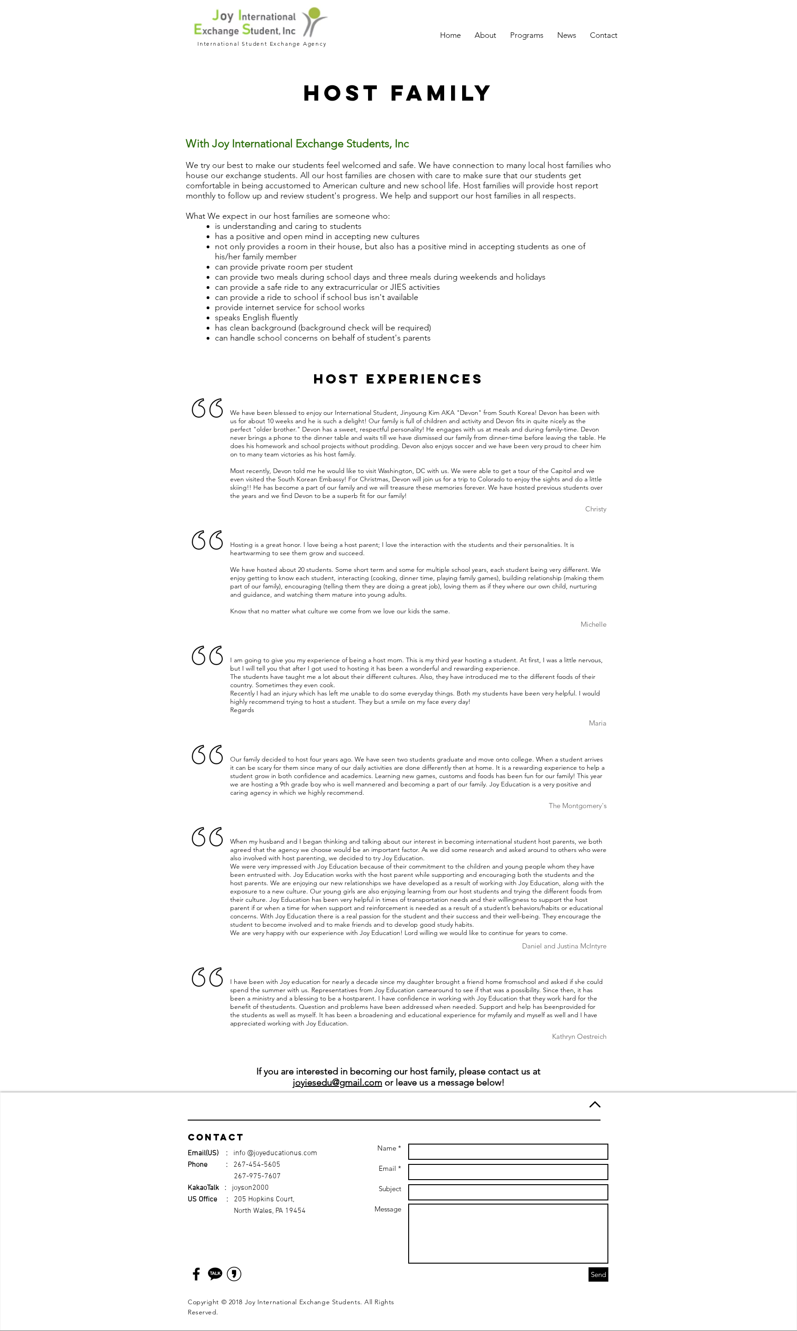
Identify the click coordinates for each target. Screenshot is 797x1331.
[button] (485, 35)
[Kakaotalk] (215, 1274)
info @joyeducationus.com (275, 1153)
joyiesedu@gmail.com (337, 1082)
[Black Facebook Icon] (196, 1274)
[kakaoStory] (234, 1274)
